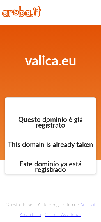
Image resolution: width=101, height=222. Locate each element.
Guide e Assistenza (63, 214)
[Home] (21, 15)
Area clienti (30, 214)
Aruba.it (87, 205)
